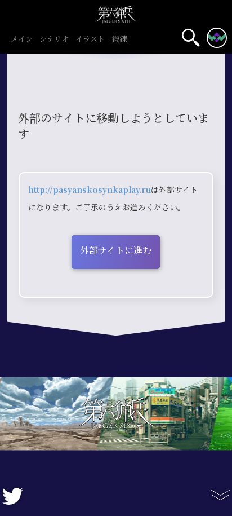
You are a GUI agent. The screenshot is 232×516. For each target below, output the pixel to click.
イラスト (90, 39)
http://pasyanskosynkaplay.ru (89, 190)
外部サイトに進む (115, 250)
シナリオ (54, 39)
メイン (22, 39)
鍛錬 (119, 39)
